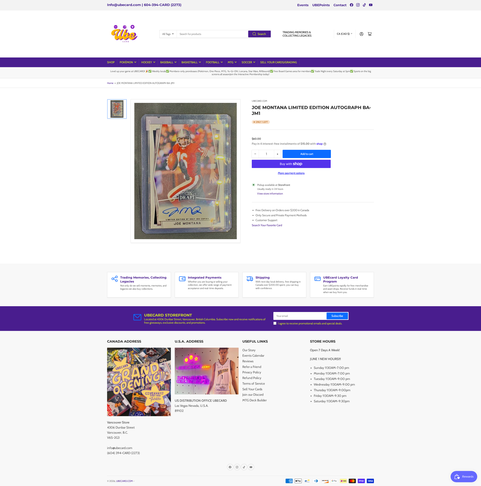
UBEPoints (321, 5)
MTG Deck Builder (254, 400)
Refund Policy (251, 378)
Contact (340, 5)
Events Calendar (253, 355)
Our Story (249, 350)
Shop (111, 62)
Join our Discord (252, 394)
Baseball (166, 62)
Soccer (247, 62)
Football (212, 62)
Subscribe (337, 316)
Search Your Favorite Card (267, 225)
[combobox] (224, 34)
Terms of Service (253, 383)
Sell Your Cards (252, 389)
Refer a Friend (251, 367)
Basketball (190, 62)
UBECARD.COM (259, 100)
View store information (270, 193)
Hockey (146, 62)
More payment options (291, 173)
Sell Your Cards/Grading (278, 62)
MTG (230, 62)
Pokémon (126, 62)
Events (303, 5)
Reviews (247, 361)
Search (262, 34)
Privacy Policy (251, 372)
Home (110, 82)
